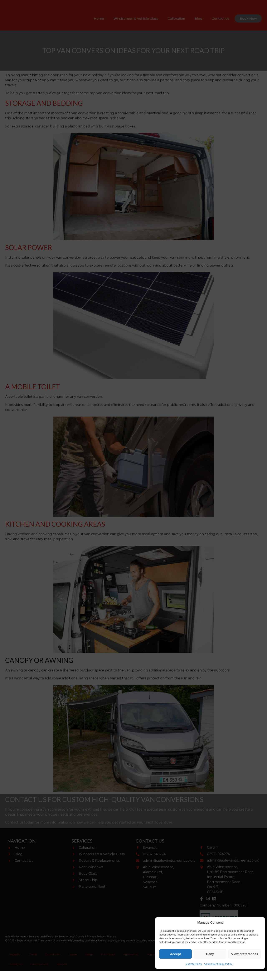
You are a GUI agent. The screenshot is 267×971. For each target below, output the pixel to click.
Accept (175, 954)
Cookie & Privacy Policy (218, 963)
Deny (210, 954)
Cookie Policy (194, 963)
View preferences (244, 954)
